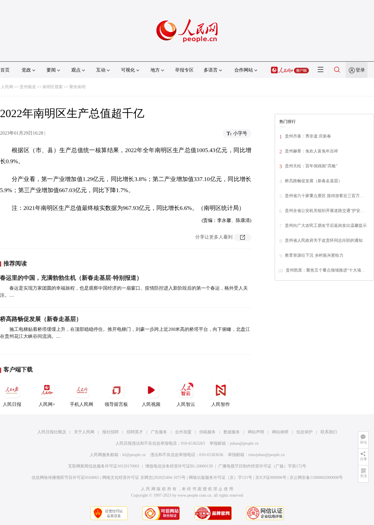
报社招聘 (110, 432)
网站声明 (256, 432)
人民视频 (151, 404)
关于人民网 (84, 432)
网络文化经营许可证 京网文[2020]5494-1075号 (144, 477)
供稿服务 (207, 432)
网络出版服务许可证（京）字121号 (220, 477)
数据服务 (232, 432)
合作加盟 (183, 432)
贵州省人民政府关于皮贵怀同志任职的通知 (324, 240)
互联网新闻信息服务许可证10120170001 (104, 466)
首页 (5, 69)
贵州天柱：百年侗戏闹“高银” (311, 166)
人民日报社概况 (51, 432)
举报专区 (184, 69)
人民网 (7, 87)
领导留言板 (116, 404)
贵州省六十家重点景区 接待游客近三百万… (324, 196)
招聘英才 (135, 432)
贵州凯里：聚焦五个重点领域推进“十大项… (325, 270)
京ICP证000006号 (270, 477)
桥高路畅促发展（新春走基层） (41, 319)
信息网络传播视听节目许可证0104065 (65, 477)
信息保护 (304, 432)
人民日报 (12, 404)
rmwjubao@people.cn (266, 455)
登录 (360, 69)
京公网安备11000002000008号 (316, 477)
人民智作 (220, 404)
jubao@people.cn (244, 443)
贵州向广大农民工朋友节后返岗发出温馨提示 (326, 225)
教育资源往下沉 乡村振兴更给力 (314, 255)
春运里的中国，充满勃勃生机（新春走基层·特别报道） (71, 277)
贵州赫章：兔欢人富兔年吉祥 (311, 151)
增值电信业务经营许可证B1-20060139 (179, 466)
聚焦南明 (77, 87)
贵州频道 (28, 87)
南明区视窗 (52, 87)
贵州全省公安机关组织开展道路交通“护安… (324, 210)
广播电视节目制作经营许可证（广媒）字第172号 (262, 466)
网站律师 (280, 432)
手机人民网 (81, 404)
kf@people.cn (134, 455)
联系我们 (329, 432)
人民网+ (47, 404)
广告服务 (159, 432)
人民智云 (185, 404)
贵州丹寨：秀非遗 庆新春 (308, 136)
